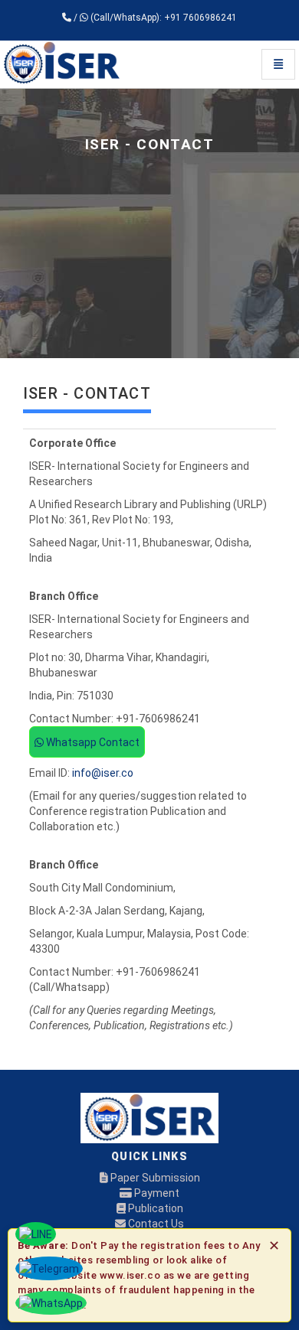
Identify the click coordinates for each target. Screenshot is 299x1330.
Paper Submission (154, 1178)
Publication (154, 1208)
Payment (155, 1193)
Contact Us (155, 1224)
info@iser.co (102, 773)
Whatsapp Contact (92, 742)
